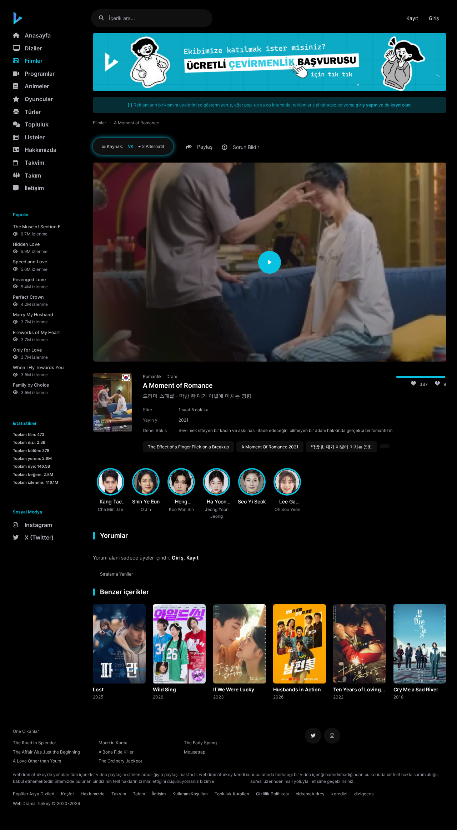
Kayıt (412, 18)
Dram (171, 376)
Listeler (35, 137)
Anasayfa (38, 35)
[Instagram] (332, 736)
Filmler (33, 60)
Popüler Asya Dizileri (33, 793)
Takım (33, 175)
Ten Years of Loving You (357, 690)
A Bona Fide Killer (116, 752)
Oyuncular (39, 99)
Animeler (37, 86)
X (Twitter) (39, 537)
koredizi (339, 793)
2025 (98, 696)
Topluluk (37, 124)
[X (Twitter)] (313, 736)
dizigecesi (364, 793)
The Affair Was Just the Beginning (46, 752)
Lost (98, 689)
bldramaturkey (310, 793)
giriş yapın (366, 105)
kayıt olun (401, 105)
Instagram (38, 524)
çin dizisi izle (398, 781)
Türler (33, 111)
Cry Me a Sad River (415, 689)
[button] (200, 147)
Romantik (152, 376)
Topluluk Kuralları (232, 793)
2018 (398, 696)
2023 (218, 696)
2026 (158, 696)
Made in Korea (113, 742)
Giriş (434, 18)
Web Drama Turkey (32, 803)
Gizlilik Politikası (272, 793)
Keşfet (67, 793)
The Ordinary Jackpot (120, 761)
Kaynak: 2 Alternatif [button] (135, 146)
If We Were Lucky (233, 689)
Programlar (40, 73)
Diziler (33, 48)
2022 (338, 696)
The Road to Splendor (34, 742)
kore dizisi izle (370, 781)
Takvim (34, 162)
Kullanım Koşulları (190, 793)
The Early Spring (200, 742)
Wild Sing (164, 689)
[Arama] (104, 18)
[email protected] (232, 781)
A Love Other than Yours (37, 761)
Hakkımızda (40, 149)
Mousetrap (194, 752)
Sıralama (116, 574)
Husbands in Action (297, 689)
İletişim (34, 188)
